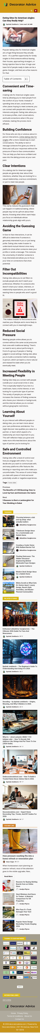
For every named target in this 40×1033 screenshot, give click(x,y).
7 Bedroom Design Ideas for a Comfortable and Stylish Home (8, 534)
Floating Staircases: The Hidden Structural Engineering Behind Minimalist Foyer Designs (8, 561)
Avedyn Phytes (24, 889)
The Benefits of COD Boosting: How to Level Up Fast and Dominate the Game (19, 490)
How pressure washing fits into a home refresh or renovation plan (20, 841)
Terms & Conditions (15, 1016)
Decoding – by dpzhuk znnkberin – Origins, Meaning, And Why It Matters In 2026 (20, 687)
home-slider (12, 483)
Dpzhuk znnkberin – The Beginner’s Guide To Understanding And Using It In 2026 (20, 651)
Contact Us (19, 1019)
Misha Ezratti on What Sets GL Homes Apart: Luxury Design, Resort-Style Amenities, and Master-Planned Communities (8, 588)
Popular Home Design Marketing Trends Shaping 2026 (8, 926)
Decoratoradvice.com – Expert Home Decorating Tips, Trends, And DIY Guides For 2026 (20, 797)
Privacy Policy (22, 1013)
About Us (28, 1016)
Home (13, 1013)
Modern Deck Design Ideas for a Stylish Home (8, 574)
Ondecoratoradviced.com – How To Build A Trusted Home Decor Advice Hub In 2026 (20, 762)
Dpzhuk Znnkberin (12, 24)
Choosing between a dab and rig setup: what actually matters (8, 521)
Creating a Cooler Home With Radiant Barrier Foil (8, 548)
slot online (7, 1000)
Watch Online (35, 10)
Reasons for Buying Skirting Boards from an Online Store (8, 886)
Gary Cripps (10, 862)
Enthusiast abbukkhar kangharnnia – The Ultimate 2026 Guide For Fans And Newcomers (20, 614)
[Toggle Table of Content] (25, 79)
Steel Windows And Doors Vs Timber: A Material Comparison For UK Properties (8, 899)
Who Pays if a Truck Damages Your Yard (8, 912)
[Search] (31, 11)
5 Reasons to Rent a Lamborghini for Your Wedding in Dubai (18, 500)
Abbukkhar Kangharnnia (27, 525)
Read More (8, 876)
